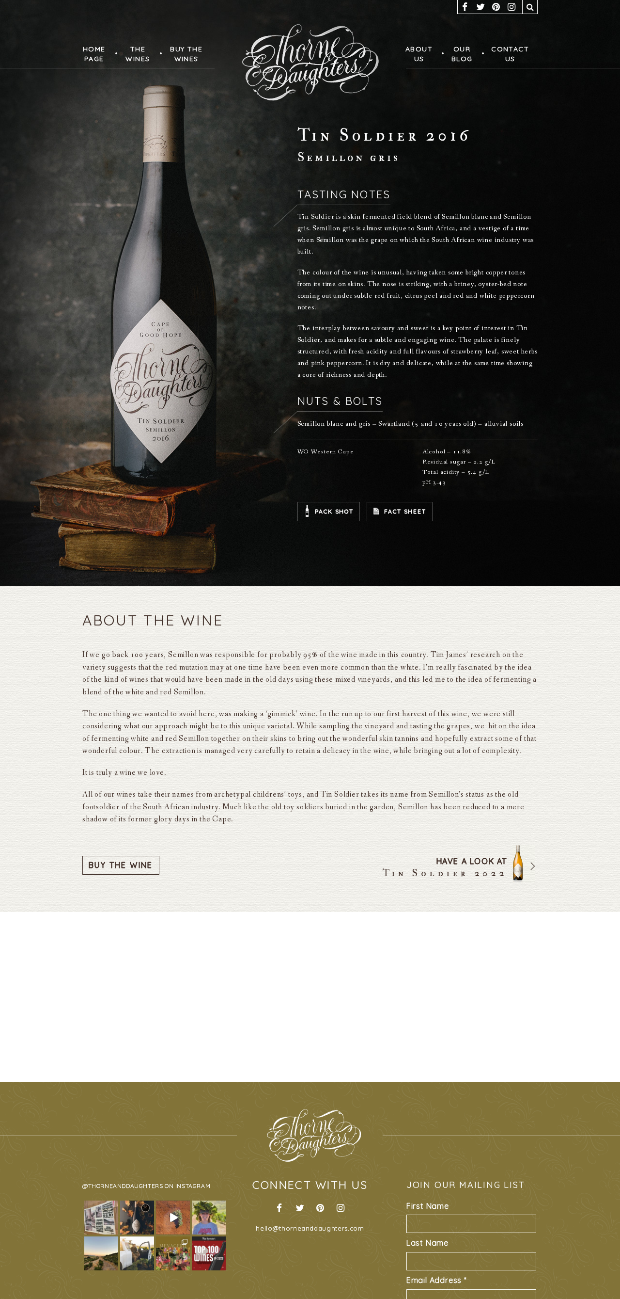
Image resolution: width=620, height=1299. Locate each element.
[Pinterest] (496, 7)
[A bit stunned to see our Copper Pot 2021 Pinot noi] (209, 1253)
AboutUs (418, 54)
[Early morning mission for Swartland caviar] (101, 1253)
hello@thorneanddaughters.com (310, 1228)
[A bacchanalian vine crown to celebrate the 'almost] (209, 1218)
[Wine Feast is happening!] (101, 1218)
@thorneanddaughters (122, 1185)
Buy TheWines (182, 54)
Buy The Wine (121, 865)
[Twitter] (480, 7)
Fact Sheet (405, 511)
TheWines (135, 54)
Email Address (436, 1280)
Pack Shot (334, 511)
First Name (427, 1206)
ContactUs (506, 54)
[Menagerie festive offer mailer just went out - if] (173, 1253)
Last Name (427, 1243)
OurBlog (459, 54)
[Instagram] (511, 7)
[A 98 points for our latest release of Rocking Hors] (137, 1218)
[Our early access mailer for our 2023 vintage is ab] (173, 1218)
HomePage (93, 54)
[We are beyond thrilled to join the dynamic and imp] (137, 1253)
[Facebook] (465, 7)
